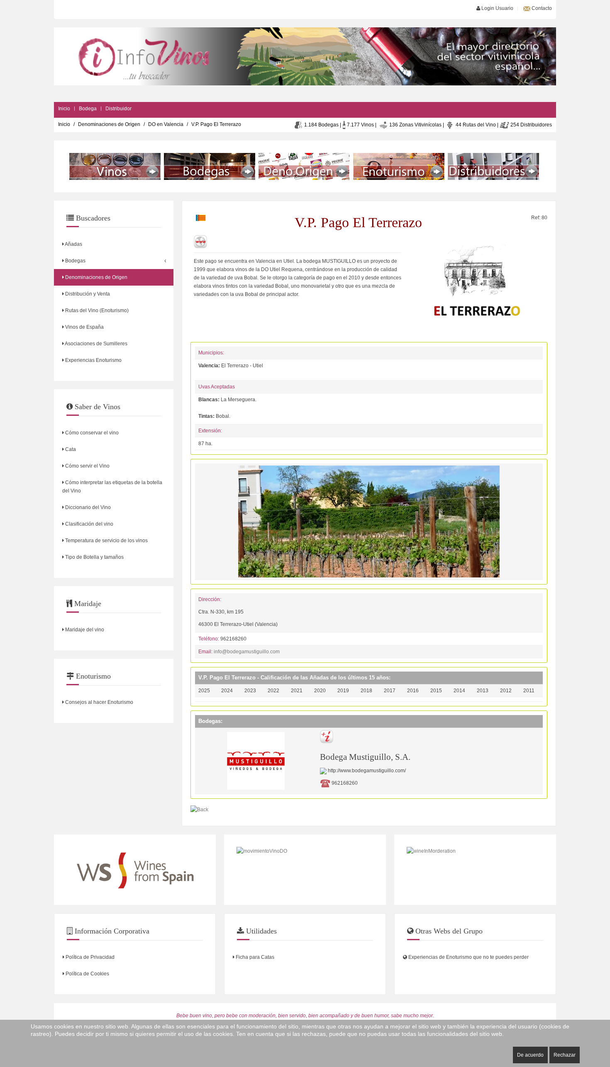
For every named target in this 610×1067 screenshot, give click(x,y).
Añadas (73, 244)
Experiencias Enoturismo (93, 360)
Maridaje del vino (84, 630)
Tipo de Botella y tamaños (94, 557)
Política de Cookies (86, 974)
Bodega (88, 109)
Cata (70, 449)
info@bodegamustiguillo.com (247, 652)
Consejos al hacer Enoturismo (98, 702)
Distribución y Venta (87, 294)
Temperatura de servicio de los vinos (106, 540)
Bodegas (74, 261)
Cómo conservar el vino (91, 433)
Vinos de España (84, 327)
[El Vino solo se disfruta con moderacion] (475, 869)
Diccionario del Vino (87, 507)
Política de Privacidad (89, 957)
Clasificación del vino (88, 524)
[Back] (199, 809)
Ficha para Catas (254, 957)
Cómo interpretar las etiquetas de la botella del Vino (112, 487)
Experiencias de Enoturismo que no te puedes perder (468, 957)
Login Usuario (496, 8)
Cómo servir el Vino (87, 466)
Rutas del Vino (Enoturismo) (96, 310)
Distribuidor (118, 109)
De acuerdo (530, 1055)
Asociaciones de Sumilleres (95, 344)
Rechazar (565, 1055)
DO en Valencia (165, 124)
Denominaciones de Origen (109, 124)
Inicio (64, 109)
